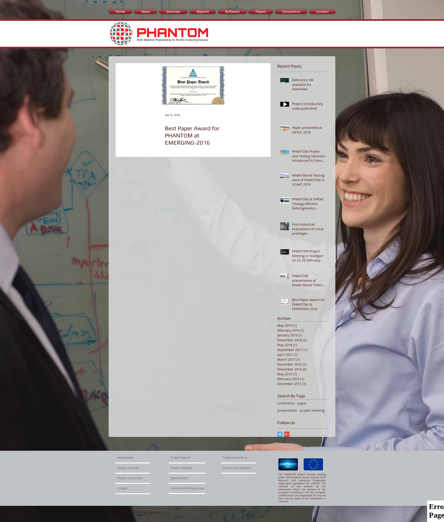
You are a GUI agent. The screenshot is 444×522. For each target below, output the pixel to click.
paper (302, 403)
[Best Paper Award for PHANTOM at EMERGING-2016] (193, 85)
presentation (287, 410)
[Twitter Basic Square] (280, 434)
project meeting (312, 410)
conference (286, 403)
